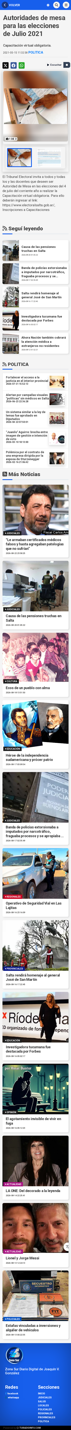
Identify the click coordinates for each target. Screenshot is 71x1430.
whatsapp (13, 1397)
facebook (12, 1393)
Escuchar (56, 64)
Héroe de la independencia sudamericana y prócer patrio (29, 757)
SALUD (42, 1401)
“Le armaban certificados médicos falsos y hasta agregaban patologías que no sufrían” (35, 544)
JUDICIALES (45, 1397)
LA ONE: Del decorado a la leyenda (33, 1191)
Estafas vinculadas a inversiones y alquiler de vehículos (33, 1328)
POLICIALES (45, 1409)
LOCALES (43, 1405)
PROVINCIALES (46, 1417)
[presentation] (5, 158)
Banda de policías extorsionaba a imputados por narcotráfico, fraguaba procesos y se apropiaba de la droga (35, 831)
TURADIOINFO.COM (30, 1428)
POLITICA (35, 52)
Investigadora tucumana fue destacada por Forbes (28, 1049)
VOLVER (14, 5)
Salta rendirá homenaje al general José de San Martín (33, 977)
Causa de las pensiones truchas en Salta (33, 618)
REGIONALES (45, 1413)
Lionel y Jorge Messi (22, 1258)
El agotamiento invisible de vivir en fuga (33, 1121)
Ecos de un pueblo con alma (28, 688)
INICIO (41, 1393)
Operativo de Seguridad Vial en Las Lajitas (33, 905)
